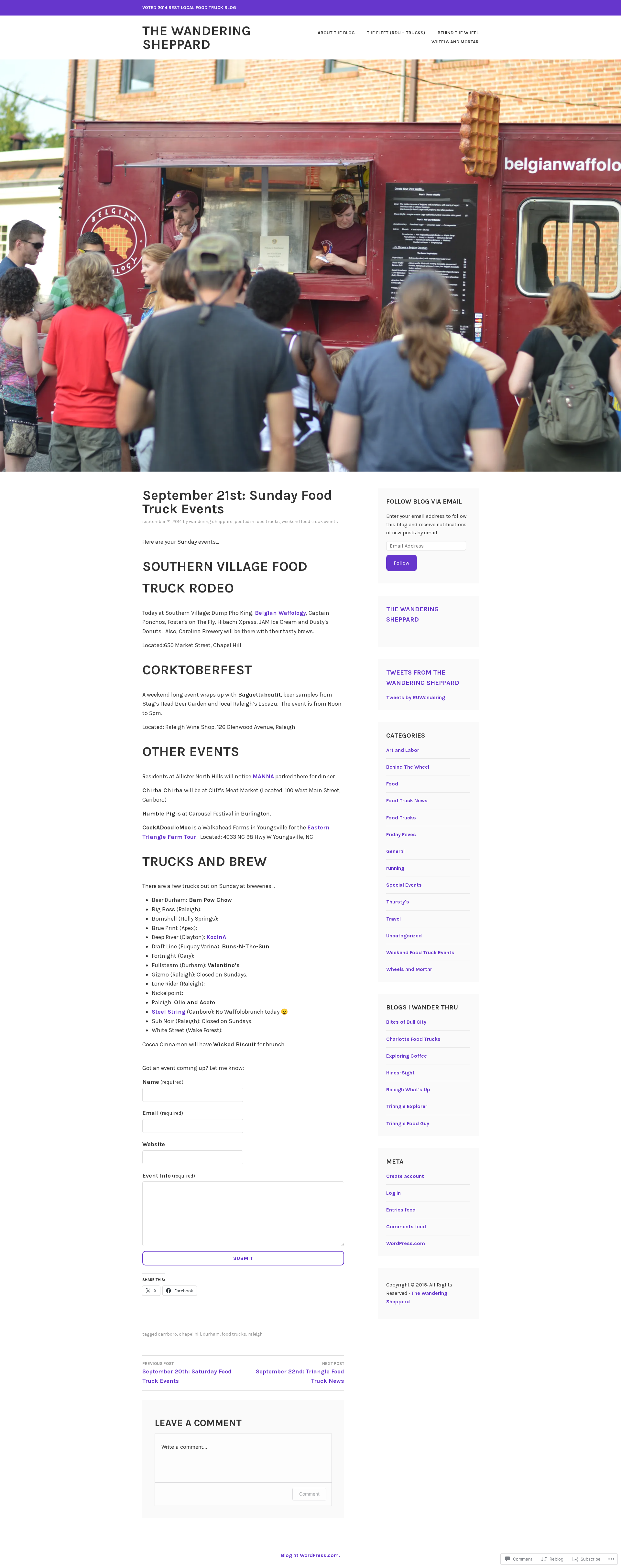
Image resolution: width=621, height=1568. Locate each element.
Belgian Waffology (280, 612)
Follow (401, 563)
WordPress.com (405, 1243)
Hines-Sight (400, 1073)
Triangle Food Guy (407, 1123)
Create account (405, 1176)
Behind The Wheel (458, 33)
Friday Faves (401, 834)
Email (162, 1112)
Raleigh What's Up (408, 1089)
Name (162, 1081)
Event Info (168, 1175)
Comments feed (406, 1226)
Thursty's (397, 902)
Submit (243, 1258)
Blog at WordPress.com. (310, 1555)
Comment (309, 1494)
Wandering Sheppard (211, 521)
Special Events (404, 885)
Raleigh (255, 1334)
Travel (393, 919)
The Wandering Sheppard (196, 37)
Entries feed (401, 1210)
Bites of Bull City (406, 1022)
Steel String (168, 1011)
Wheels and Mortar (455, 42)
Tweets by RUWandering (415, 697)
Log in (393, 1193)
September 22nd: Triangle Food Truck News (300, 1372)
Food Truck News (407, 800)
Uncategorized (404, 936)
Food (392, 784)
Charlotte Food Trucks (413, 1039)
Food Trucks (267, 521)
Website (153, 1144)
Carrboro (167, 1334)
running (395, 868)
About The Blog (336, 33)
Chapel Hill (190, 1334)
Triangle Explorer (406, 1106)
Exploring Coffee (406, 1056)
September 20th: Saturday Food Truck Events (187, 1372)
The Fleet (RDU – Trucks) (396, 33)
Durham (211, 1334)
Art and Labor (402, 750)
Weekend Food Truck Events (310, 521)
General (395, 851)
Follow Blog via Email (424, 501)
